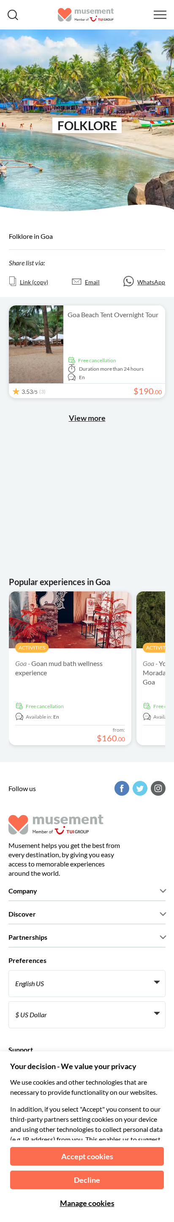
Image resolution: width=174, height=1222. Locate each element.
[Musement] (86, 14)
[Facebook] (120, 788)
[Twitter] (138, 788)
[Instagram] (157, 788)
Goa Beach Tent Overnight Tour (113, 314)
